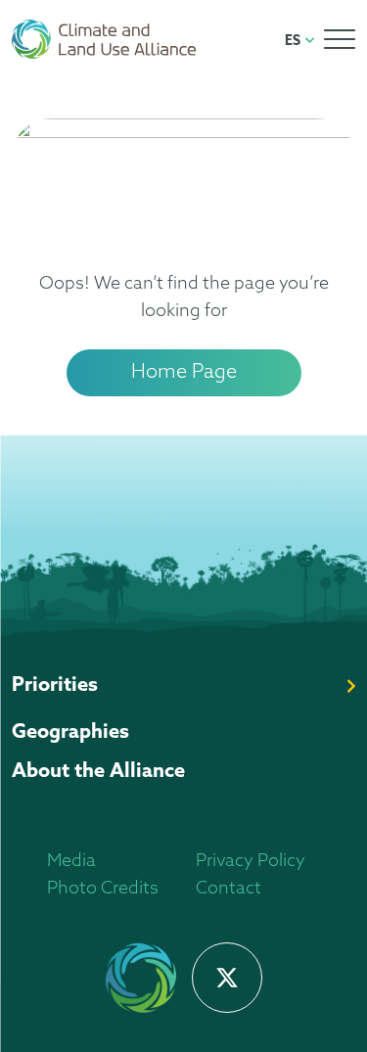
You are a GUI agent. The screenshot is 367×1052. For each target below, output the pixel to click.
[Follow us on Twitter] (227, 977)
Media (71, 862)
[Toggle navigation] (339, 39)
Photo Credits (103, 889)
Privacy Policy (250, 862)
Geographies (70, 733)
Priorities (55, 686)
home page (184, 373)
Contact (228, 889)
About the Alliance (98, 772)
